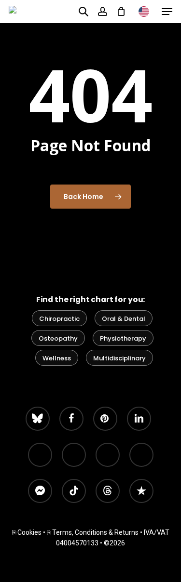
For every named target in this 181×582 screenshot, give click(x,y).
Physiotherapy (123, 338)
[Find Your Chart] (83, 11)
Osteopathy (58, 338)
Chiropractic (59, 318)
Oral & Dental (123, 318)
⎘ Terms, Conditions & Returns (93, 532)
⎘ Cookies (27, 532)
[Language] (144, 11)
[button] (167, 11)
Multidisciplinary (119, 358)
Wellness (56, 358)
